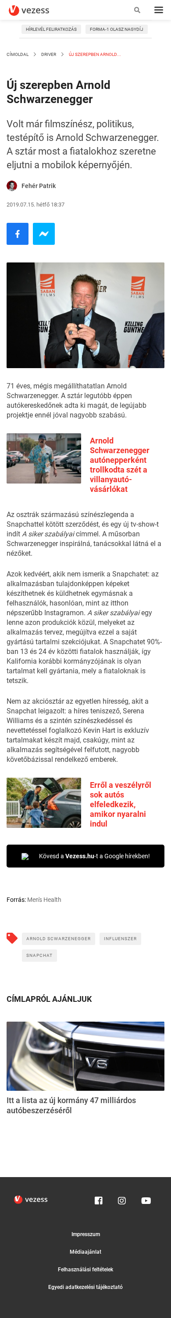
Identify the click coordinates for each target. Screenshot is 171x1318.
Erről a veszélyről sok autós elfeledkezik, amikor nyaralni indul (120, 804)
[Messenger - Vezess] (44, 234)
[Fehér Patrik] (12, 186)
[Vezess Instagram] (122, 1199)
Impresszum (85, 1234)
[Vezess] (37, 10)
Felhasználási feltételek (85, 1269)
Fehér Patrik (38, 185)
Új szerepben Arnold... (94, 54)
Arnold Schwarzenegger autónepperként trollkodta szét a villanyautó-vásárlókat (120, 465)
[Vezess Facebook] (99, 1199)
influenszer (120, 938)
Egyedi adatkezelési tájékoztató (85, 1287)
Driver (48, 54)
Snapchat (39, 955)
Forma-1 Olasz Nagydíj (116, 29)
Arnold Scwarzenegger (58, 938)
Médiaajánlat (85, 1252)
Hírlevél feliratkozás (51, 29)
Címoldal (17, 54)
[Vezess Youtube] (145, 1199)
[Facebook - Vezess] (17, 234)
